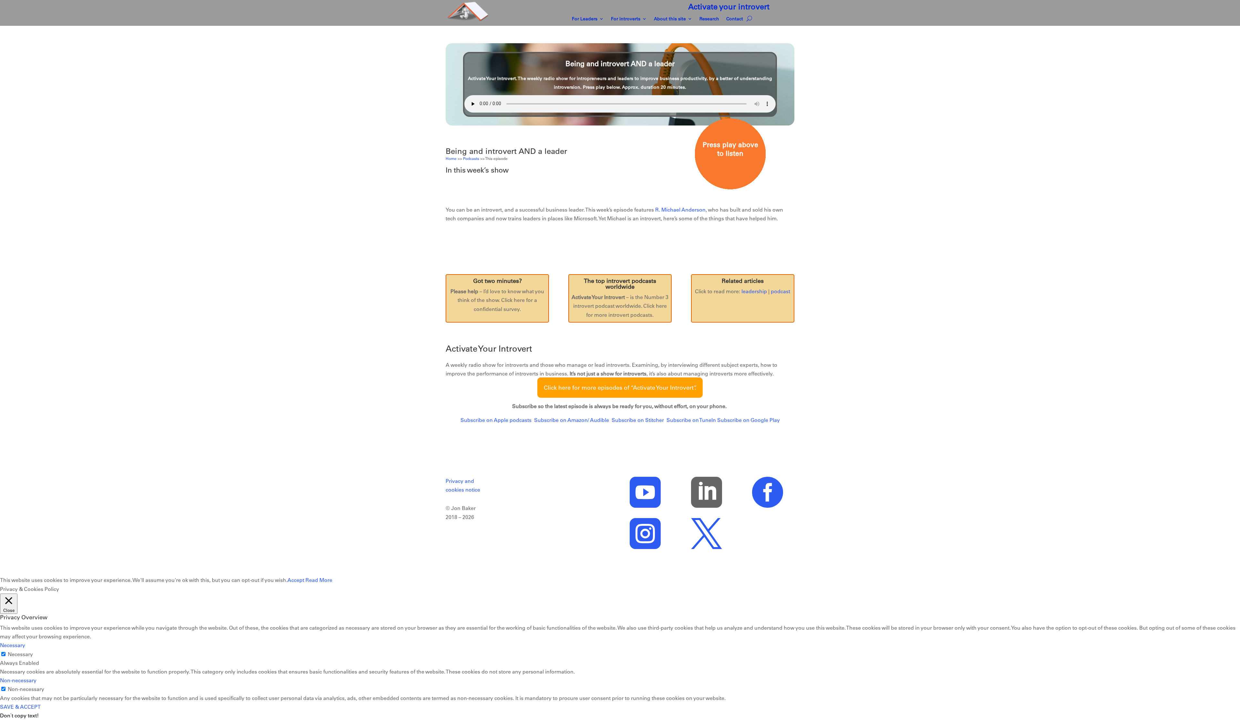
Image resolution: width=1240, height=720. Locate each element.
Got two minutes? (497, 281)
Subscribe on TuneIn (691, 420)
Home (451, 158)
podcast (780, 291)
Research (709, 19)
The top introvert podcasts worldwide (620, 283)
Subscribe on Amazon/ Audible (571, 420)
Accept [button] (295, 580)
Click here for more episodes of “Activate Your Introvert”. (620, 387)
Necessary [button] (12, 645)
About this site (670, 19)
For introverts (625, 19)
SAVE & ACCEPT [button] (20, 707)
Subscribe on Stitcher (638, 420)
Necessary (20, 654)
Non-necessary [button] (18, 680)
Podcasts (471, 158)
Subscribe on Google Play (748, 420)
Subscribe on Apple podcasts (496, 420)
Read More (318, 580)
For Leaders (584, 19)
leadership (754, 291)
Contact (734, 19)
